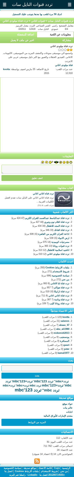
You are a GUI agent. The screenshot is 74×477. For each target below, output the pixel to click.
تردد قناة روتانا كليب (59, 303)
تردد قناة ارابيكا (61, 291)
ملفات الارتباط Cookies (57, 267)
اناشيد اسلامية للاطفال (58, 250)
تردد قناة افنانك (61, 230)
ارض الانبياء (63, 238)
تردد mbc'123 (28, 389)
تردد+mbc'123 (52, 385)
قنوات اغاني (38, 20)
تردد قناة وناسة (61, 299)
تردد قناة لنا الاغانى (59, 283)
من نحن (65, 279)
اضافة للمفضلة (25, 34)
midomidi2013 (61, 333)
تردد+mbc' (22, 385)
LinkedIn (32, 474)
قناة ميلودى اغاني (64, 65)
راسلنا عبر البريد (17, 474)
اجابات (69, 412)
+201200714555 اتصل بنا (52, 474)
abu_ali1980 (62, 329)
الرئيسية (66, 468)
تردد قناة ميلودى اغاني (58, 254)
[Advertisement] (37, 115)
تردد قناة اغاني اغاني (43, 193)
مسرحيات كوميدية (60, 242)
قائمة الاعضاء (45, 468)
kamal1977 (63, 353)
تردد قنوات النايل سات (60, 20)
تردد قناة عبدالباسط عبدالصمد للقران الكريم (47, 218)
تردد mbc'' (50, 390)
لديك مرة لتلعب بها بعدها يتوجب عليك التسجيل (37, 14)
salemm (65, 321)
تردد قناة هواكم (61, 287)
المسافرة (64, 341)
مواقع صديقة (30, 468)
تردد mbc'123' (43, 381)
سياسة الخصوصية (60, 275)
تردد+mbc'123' (22, 381)
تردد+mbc (9, 385)
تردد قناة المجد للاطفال (57, 226)
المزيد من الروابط (37, 422)
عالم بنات (68, 407)
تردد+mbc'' (61, 381)
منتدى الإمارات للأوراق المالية (58, 415)
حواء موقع (68, 404)
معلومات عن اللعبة (60, 34)
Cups (57, 468)
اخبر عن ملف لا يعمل (22, 40)
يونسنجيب (64, 337)
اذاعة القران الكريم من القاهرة (53, 234)
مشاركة (66, 40)
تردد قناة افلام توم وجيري (56, 222)
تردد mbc (35, 385)
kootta (6, 69)
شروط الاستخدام (61, 271)
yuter (66, 349)
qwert (66, 345)
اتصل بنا (8, 471)
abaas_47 (64, 325)
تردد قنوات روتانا (61, 246)
